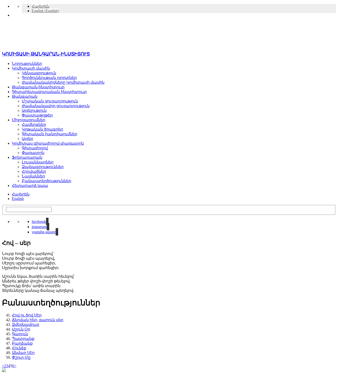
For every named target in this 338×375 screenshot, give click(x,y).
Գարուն (20, 334)
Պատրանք (23, 338)
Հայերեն (20, 194)
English (18, 199)
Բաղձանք (22, 343)
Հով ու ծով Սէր (27, 315)
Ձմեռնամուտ (25, 324)
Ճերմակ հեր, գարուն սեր (37, 320)
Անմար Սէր (23, 353)
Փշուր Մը (21, 357)
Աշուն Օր (21, 329)
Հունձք (19, 348)
